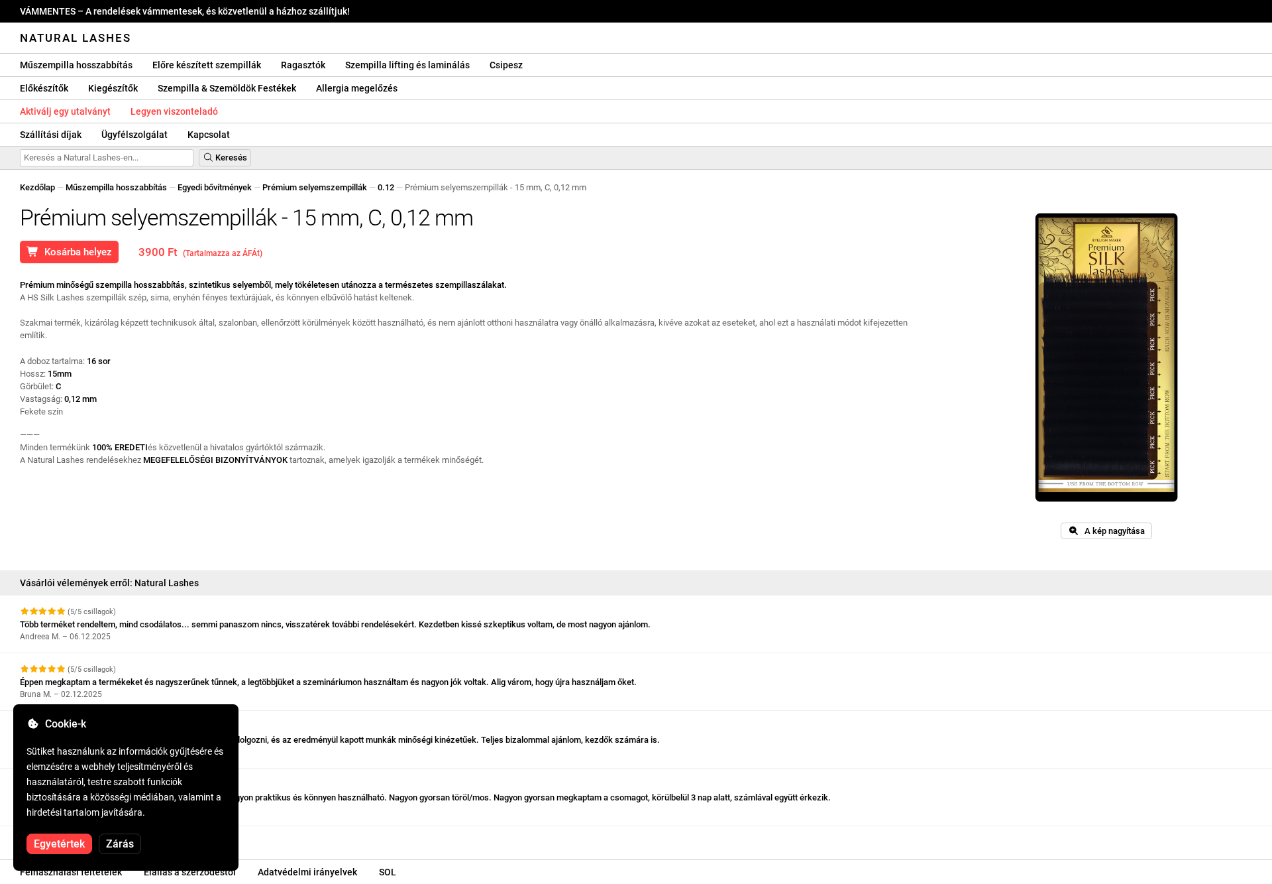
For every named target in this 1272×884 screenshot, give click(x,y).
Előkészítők (44, 88)
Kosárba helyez (75, 252)
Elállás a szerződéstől (190, 872)
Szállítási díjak (50, 134)
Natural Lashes (75, 37)
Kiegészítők (113, 88)
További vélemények (60, 838)
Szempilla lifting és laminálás (407, 65)
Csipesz (506, 65)
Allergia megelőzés (357, 88)
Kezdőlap (37, 187)
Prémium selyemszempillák (314, 187)
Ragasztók (303, 65)
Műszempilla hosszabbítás (76, 65)
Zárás (120, 844)
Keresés (230, 157)
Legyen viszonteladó (174, 111)
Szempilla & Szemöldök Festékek (227, 88)
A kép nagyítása (1112, 531)
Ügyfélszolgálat (134, 134)
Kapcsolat (208, 134)
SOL (387, 872)
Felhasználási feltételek (71, 872)
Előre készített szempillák (206, 65)
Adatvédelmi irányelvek (307, 872)
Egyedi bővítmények (215, 187)
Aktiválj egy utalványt (65, 111)
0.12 (386, 187)
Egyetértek (59, 844)
